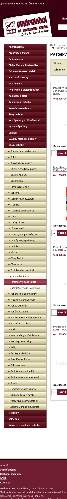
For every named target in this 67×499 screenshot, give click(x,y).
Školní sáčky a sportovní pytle (25, 377)
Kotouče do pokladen (20, 108)
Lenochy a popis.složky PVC (24, 234)
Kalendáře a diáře (18, 96)
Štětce (13, 383)
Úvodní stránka (36, 3)
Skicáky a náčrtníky (20, 353)
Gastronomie (15, 83)
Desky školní (16, 181)
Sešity (13, 347)
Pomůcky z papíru (19, 311)
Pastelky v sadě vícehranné (26, 288)
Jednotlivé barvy (20, 276)
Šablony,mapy (17, 365)
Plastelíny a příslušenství (22, 300)
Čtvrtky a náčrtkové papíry (23, 169)
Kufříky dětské (17, 222)
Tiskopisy (14, 413)
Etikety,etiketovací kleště (22, 71)
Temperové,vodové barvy (23, 389)
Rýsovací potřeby (18, 126)
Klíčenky (14, 204)
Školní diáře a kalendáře (22, 371)
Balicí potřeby (16, 59)
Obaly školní (16, 258)
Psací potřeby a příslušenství (24, 120)
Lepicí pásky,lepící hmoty (23, 240)
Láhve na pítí (16, 228)
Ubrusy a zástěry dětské (22, 395)
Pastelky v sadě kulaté (24, 282)
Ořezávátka (16, 264)
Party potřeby (16, 114)
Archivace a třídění (19, 53)
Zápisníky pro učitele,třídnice (24, 407)
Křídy (13, 216)
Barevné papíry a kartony (23, 151)
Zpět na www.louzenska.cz (13, 3)
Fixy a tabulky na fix (20, 187)
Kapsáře (14, 193)
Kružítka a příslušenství (22, 210)
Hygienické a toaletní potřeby (24, 90)
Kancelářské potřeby (20, 102)
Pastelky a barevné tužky (23, 270)
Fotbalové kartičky (18, 77)
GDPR (3, 478)
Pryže (13, 329)
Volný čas (14, 419)
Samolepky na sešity (20, 341)
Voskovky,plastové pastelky (24, 401)
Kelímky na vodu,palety (22, 199)
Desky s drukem (18, 175)
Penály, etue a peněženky (23, 294)
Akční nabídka (16, 47)
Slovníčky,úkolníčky (20, 359)
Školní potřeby (16, 145)
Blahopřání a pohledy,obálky (23, 65)
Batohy (13, 157)
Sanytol (13, 132)
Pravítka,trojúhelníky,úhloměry (25, 317)
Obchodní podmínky (10, 474)
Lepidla (14, 246)
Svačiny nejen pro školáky (22, 139)
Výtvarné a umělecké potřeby (24, 425)
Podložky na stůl (18, 305)
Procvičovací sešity (20, 323)
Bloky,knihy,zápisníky (21, 163)
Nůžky (13, 252)
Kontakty (5, 482)
